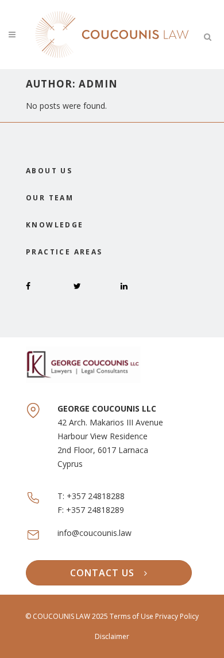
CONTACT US (102, 572)
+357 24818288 (96, 495)
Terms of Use (132, 616)
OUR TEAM (50, 198)
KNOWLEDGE (55, 225)
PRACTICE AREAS (64, 252)
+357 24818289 (95, 509)
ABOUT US (49, 171)
